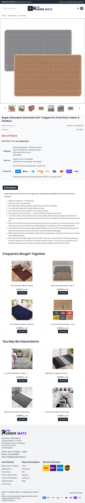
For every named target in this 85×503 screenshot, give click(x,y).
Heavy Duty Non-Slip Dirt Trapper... (22, 286)
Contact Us (26, 478)
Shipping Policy (7, 469)
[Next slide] (80, 108)
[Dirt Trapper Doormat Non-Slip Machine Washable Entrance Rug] (22, 309)
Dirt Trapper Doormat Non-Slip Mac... (22, 324)
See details (17, 155)
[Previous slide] (5, 108)
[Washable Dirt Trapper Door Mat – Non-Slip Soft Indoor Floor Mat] (63, 358)
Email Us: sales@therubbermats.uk (71, 2)
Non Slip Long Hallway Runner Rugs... (57, 412)
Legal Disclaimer (7, 481)
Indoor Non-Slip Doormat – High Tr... (63, 286)
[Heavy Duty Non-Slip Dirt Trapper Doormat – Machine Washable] (22, 271)
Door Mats (22, 16)
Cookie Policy (6, 484)
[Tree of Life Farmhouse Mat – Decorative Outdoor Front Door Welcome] (63, 309)
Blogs (24, 481)
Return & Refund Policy (9, 475)
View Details (22, 293)
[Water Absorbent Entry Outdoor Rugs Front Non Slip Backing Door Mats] (22, 397)
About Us (25, 475)
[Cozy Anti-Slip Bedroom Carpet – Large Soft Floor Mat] (22, 358)
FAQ (23, 472)
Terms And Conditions (9, 478)
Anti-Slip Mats (12, 16)
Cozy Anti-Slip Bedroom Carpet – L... (16, 373)
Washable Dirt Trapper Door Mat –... (57, 373)
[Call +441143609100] (78, 8)
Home (4, 16)
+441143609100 (22, 141)
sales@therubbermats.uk (16, 457)
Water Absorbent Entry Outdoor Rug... (17, 412)
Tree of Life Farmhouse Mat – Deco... (62, 324)
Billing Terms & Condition (10, 466)
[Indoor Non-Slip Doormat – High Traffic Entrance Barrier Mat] (63, 271)
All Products (26, 469)
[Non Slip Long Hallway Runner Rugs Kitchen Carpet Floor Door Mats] (63, 397)
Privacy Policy (6, 472)
